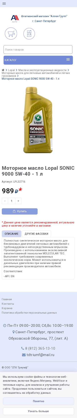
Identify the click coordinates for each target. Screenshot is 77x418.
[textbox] (38, 49)
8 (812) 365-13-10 (40, 348)
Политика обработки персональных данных (29, 312)
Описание (11, 233)
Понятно (38, 401)
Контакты (8, 303)
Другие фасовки (36, 233)
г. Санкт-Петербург (44, 18)
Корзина (7, 308)
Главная (7, 299)
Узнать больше (38, 411)
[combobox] (38, 49)
